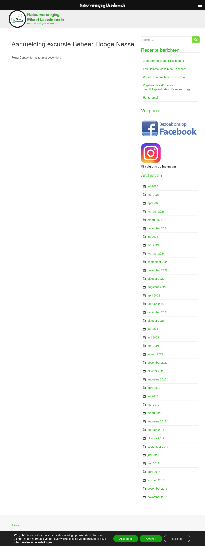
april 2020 (154, 388)
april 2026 (154, 203)
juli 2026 (153, 186)
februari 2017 (156, 480)
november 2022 (158, 270)
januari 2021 (155, 354)
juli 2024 (153, 237)
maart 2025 (155, 220)
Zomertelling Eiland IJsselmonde (163, 61)
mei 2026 (153, 195)
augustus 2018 (157, 421)
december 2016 (158, 488)
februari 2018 (156, 430)
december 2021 (158, 312)
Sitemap (15, 525)
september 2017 (158, 446)
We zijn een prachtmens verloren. (164, 77)
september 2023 (158, 262)
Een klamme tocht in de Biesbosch (165, 69)
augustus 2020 (157, 379)
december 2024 (158, 228)
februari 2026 (156, 211)
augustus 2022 (157, 287)
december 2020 (158, 362)
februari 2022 (156, 304)
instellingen (45, 542)
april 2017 (154, 472)
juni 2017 (153, 455)
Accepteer (125, 539)
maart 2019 (155, 413)
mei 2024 (153, 245)
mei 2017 (153, 463)
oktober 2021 (156, 320)
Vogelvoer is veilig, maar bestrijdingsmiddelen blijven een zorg (166, 87)
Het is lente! (150, 97)
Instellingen (177, 539)
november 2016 (158, 497)
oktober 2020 (156, 371)
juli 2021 (153, 329)
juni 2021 (153, 337)
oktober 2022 (156, 278)
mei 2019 (153, 404)
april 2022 (154, 295)
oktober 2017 (156, 438)
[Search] (196, 39)
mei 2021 (153, 346)
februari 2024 (156, 253)
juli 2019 (153, 396)
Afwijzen (151, 539)
